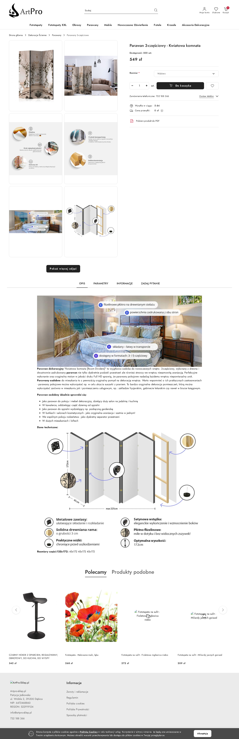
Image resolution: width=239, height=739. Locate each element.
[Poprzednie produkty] (16, 610)
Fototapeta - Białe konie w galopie (195, 655)
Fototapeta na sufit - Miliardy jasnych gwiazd (143, 655)
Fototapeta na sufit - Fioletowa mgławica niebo (88, 655)
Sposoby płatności (76, 715)
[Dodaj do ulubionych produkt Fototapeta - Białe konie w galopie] (226, 584)
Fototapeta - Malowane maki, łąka (25, 655)
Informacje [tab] (125, 283)
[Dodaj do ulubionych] (212, 85)
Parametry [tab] (100, 283)
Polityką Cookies (88, 731)
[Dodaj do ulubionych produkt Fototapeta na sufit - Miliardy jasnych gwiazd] (170, 584)
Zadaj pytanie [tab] (150, 283)
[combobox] (186, 73)
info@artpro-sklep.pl (21, 712)
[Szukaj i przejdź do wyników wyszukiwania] (155, 10)
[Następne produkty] (223, 610)
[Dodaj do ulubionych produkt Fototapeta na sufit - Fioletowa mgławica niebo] (113, 584)
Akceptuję (202, 733)
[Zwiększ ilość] (146, 85)
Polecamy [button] (95, 572)
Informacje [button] (74, 683)
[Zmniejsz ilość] (132, 85)
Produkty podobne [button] (133, 572)
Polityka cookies (75, 703)
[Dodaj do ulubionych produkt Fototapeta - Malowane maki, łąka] (57, 584)
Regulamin (72, 697)
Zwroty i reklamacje (77, 692)
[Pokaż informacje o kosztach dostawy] (162, 110)
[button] (35, 75)
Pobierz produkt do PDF (147, 120)
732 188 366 (17, 718)
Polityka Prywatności (77, 709)
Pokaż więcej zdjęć (63, 269)
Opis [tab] (82, 283)
